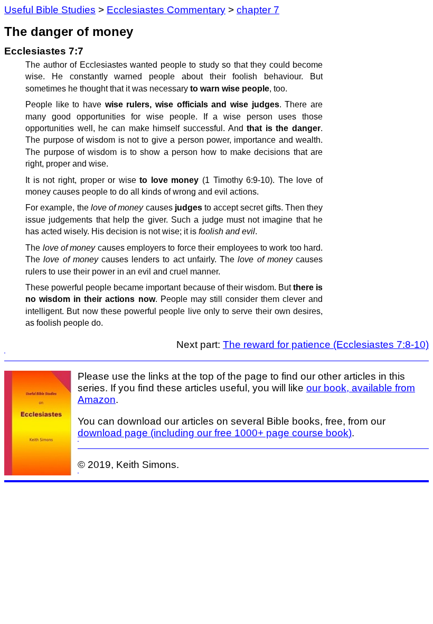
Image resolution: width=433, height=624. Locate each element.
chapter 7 (258, 9)
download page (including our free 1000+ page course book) (215, 432)
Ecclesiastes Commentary (166, 9)
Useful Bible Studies (50, 9)
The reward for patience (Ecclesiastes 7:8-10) (326, 344)
